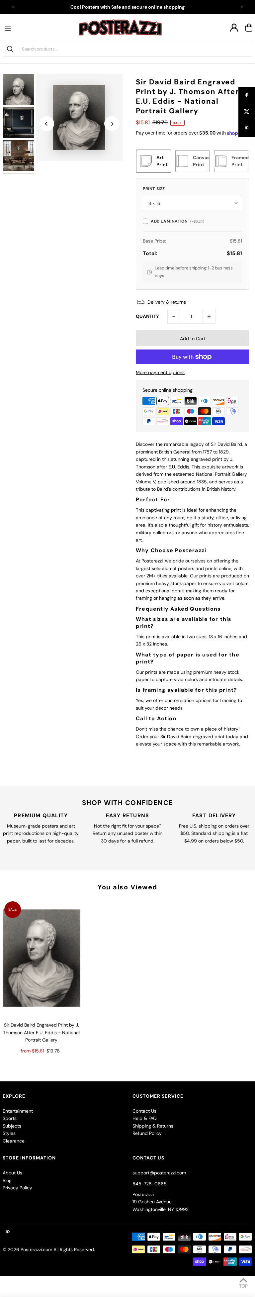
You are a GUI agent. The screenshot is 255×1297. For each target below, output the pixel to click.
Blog (7, 1180)
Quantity (147, 316)
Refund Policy (147, 1133)
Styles (9, 1133)
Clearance (14, 1141)
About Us (12, 1173)
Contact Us (144, 1111)
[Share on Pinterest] (246, 128)
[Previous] (13, 7)
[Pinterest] (8, 1232)
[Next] (241, 7)
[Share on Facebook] (246, 95)
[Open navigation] (9, 28)
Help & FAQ (144, 1118)
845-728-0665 (149, 1184)
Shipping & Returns (152, 1126)
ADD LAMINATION (177, 221)
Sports (10, 1118)
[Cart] (249, 28)
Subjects (12, 1126)
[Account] (234, 28)
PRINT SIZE (154, 188)
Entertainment (18, 1111)
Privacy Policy (17, 1188)
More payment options (160, 372)
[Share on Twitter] (246, 112)
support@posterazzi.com (159, 1173)
